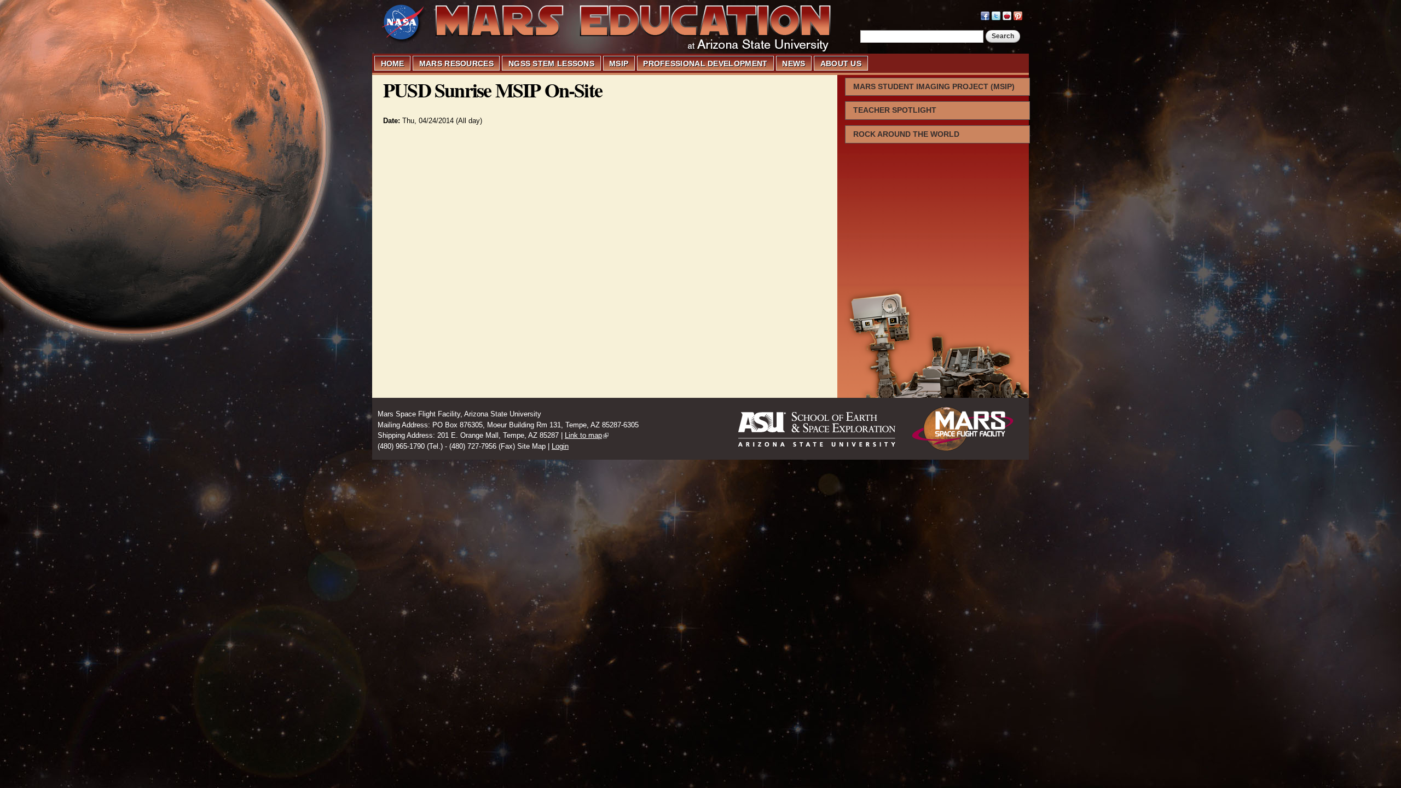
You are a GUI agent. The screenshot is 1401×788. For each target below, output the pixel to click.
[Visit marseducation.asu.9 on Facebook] (985, 14)
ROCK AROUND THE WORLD (906, 134)
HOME (392, 63)
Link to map (583, 435)
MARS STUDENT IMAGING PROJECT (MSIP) (934, 86)
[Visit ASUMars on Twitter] (996, 14)
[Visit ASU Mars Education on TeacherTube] (1007, 14)
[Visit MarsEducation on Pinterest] (1018, 14)
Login (560, 446)
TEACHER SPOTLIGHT (894, 110)
